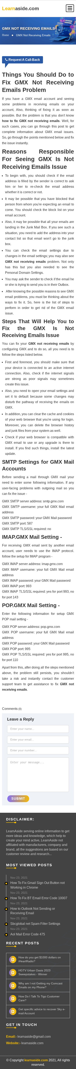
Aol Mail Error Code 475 (27, 934)
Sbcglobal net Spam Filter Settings (35, 923)
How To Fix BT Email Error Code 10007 (38, 898)
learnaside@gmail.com (34, 1036)
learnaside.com (32, 1043)
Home (5, 35)
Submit (18, 798)
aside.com (20, 8)
